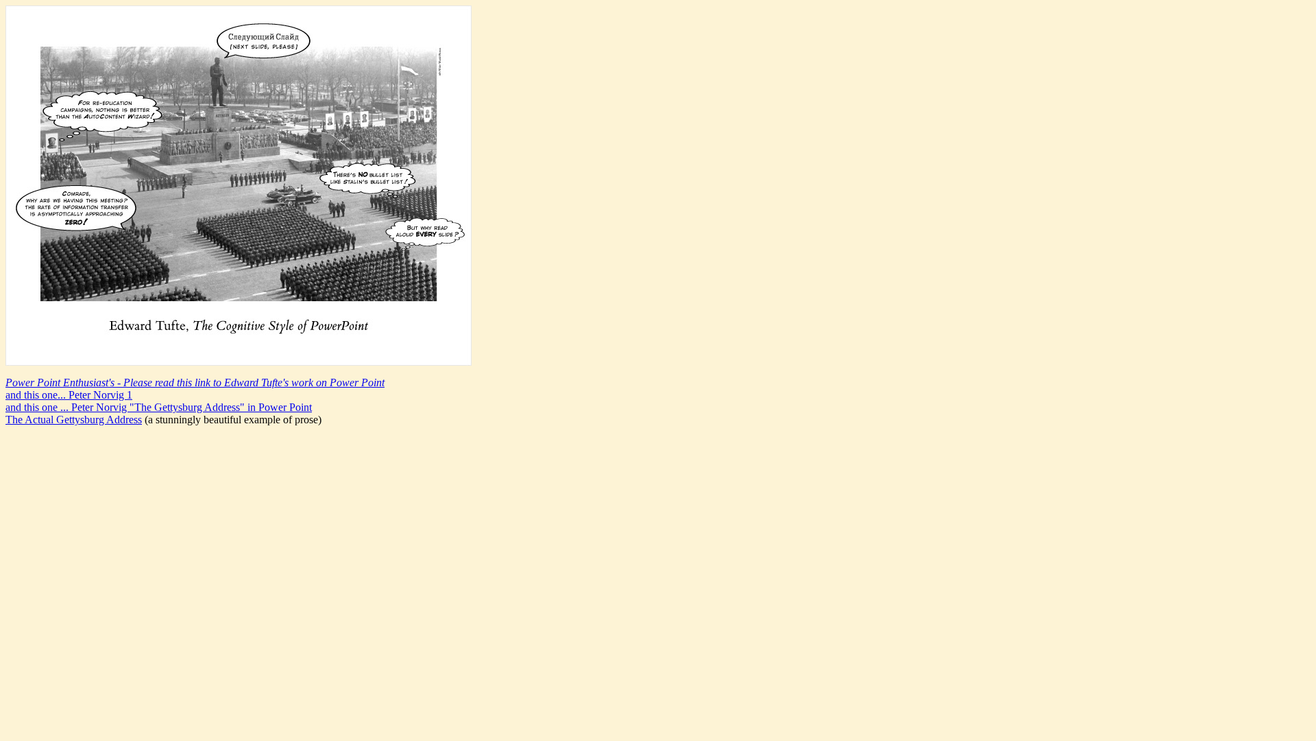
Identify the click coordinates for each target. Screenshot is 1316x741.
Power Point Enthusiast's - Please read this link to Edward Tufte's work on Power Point (195, 382)
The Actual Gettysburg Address (73, 419)
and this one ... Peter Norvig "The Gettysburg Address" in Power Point (158, 407)
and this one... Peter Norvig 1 (68, 395)
